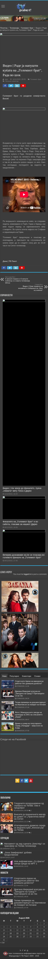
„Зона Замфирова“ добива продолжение (18, 853)
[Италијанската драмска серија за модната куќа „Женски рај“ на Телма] (6, 828)
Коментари (26, 676)
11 (11, 930)
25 (11, 937)
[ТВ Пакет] (24, 7)
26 (17, 937)
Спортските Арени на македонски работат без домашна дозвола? (29, 682)
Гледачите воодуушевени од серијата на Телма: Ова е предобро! (29, 805)
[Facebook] (22, 781)
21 (31, 933)
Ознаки (37, 676)
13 (24, 930)
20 (24, 933)
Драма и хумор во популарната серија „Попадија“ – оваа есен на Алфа (29, 725)
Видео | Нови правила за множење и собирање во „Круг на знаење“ (30, 287)
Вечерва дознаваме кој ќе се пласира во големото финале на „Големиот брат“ (24, 556)
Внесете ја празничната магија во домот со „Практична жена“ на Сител (29, 816)
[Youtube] (31, 781)
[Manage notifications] (5, 954)
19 (17, 933)
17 (4, 933)
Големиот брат (27, 28)
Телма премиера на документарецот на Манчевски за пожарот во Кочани (30, 703)
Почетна (3, 28)
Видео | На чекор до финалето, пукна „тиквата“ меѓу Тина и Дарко (22, 489)
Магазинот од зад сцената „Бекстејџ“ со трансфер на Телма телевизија (24, 844)
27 (24, 937)
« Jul (2, 942)
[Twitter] (26, 781)
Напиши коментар (11, 81)
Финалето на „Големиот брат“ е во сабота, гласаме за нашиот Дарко (20, 522)
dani (6, 79)
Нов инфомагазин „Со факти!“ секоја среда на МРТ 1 (29, 862)
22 (37, 933)
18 (11, 933)
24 (4, 937)
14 (31, 930)
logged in (27, 574)
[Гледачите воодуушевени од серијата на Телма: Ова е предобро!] (6, 806)
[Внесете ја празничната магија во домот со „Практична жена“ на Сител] (6, 817)
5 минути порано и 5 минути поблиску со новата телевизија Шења (17, 280)
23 (44, 933)
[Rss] (17, 781)
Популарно (14, 676)
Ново (4, 676)
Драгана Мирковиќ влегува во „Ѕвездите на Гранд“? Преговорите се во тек (29, 693)
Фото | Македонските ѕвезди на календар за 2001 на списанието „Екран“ (28, 714)
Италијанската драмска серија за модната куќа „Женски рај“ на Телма (29, 827)
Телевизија (14, 28)
